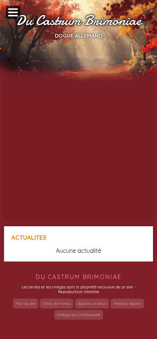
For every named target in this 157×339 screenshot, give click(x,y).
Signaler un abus (92, 304)
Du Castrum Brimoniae (78, 20)
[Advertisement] (78, 139)
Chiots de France (56, 304)
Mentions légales (127, 304)
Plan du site (25, 304)
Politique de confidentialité (78, 315)
